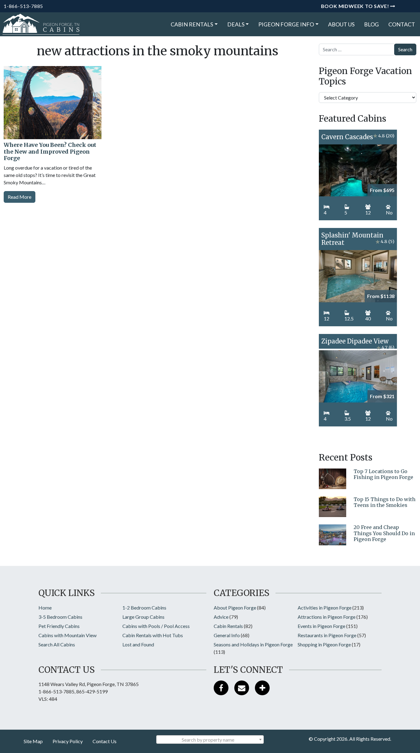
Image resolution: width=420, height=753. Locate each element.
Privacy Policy (68, 741)
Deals (235, 24)
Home (45, 607)
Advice (221, 617)
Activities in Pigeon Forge (324, 607)
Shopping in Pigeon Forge (324, 644)
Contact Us (105, 741)
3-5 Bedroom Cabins (60, 617)
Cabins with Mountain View (67, 635)
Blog (371, 24)
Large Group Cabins (143, 617)
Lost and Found (138, 644)
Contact (401, 24)
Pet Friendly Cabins (59, 626)
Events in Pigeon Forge (321, 626)
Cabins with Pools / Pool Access (156, 626)
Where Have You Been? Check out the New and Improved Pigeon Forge (50, 151)
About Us (341, 24)
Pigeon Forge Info (286, 24)
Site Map (33, 741)
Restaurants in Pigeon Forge (327, 635)
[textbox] (210, 739)
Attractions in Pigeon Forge (326, 617)
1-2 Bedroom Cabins (144, 607)
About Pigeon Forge (235, 607)
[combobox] (210, 739)
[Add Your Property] (262, 687)
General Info (227, 635)
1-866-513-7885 (23, 6)
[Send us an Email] (241, 687)
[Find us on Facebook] (221, 687)
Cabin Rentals (192, 24)
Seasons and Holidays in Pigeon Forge (253, 644)
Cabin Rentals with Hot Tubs (152, 635)
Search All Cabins (56, 644)
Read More (19, 197)
